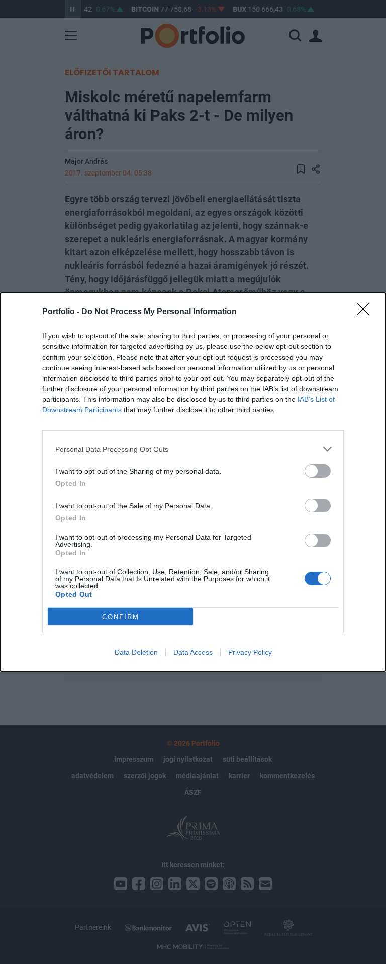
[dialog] (193, 482)
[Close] (366, 312)
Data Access (193, 652)
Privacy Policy (250, 652)
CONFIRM (120, 617)
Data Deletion (136, 652)
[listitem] (193, 449)
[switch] (318, 471)
